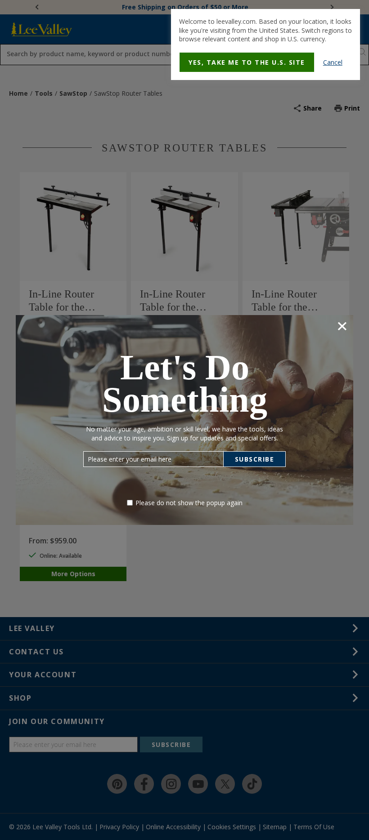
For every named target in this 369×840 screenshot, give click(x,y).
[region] (185, 153)
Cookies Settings (149, 170)
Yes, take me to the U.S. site (247, 62)
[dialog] (265, 44)
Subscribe (254, 459)
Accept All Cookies (215, 170)
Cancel (332, 62)
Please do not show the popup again (189, 502)
